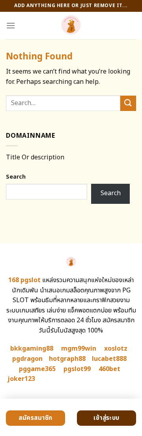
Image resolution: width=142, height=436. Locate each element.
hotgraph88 (67, 359)
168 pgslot (24, 280)
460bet (109, 369)
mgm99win (78, 348)
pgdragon (27, 359)
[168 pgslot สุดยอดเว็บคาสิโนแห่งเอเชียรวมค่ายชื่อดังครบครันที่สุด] (71, 25)
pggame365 (37, 369)
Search (16, 177)
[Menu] (10, 25)
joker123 (21, 379)
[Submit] (128, 103)
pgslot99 (77, 369)
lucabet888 (109, 359)
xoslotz (115, 348)
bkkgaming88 (31, 348)
